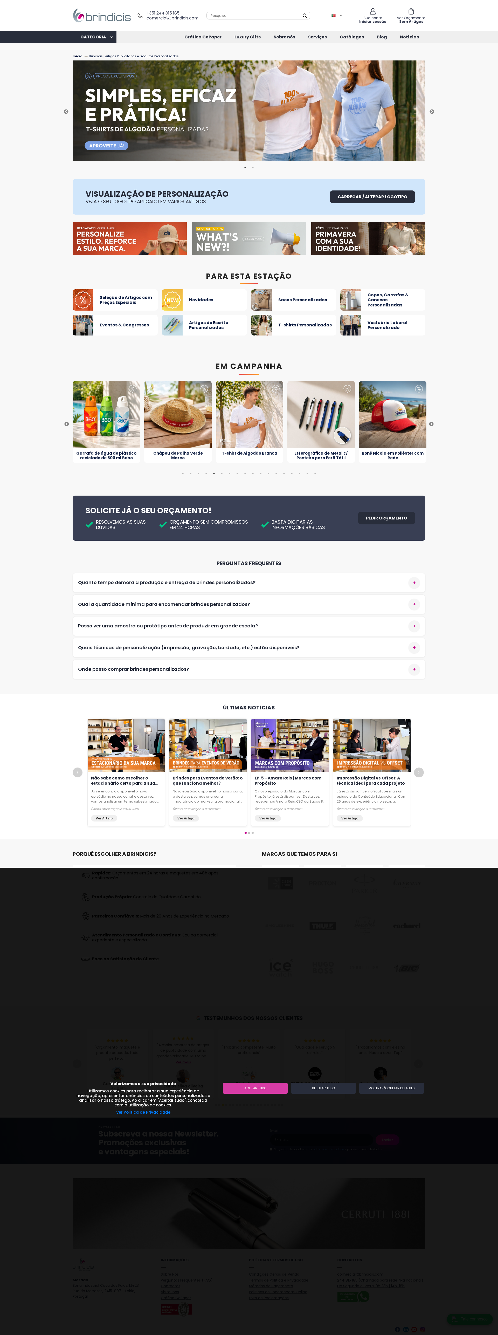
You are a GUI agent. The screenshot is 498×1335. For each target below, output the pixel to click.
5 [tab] (214, 473)
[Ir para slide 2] (249, 833)
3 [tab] (198, 473)
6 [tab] (221, 473)
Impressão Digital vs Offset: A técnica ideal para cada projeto (371, 780)
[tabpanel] (249, 111)
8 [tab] (237, 473)
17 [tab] (307, 473)
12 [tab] (268, 473)
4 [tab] (206, 473)
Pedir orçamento (386, 518)
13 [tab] (276, 473)
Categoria (93, 37)
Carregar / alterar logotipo (372, 197)
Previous (66, 111)
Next (431, 111)
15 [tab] (291, 473)
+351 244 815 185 (163, 13)
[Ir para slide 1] (246, 833)
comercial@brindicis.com (171, 18)
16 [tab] (299, 473)
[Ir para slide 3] (253, 833)
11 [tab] (260, 473)
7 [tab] (229, 473)
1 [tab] (245, 167)
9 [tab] (245, 473)
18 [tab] (315, 473)
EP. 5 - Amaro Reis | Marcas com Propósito (288, 780)
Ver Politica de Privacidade (143, 1112)
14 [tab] (284, 473)
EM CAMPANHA (249, 366)
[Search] (304, 15)
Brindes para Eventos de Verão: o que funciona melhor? (208, 780)
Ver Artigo (104, 818)
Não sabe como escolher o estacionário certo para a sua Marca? (123, 783)
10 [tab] (252, 473)
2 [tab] (252, 167)
